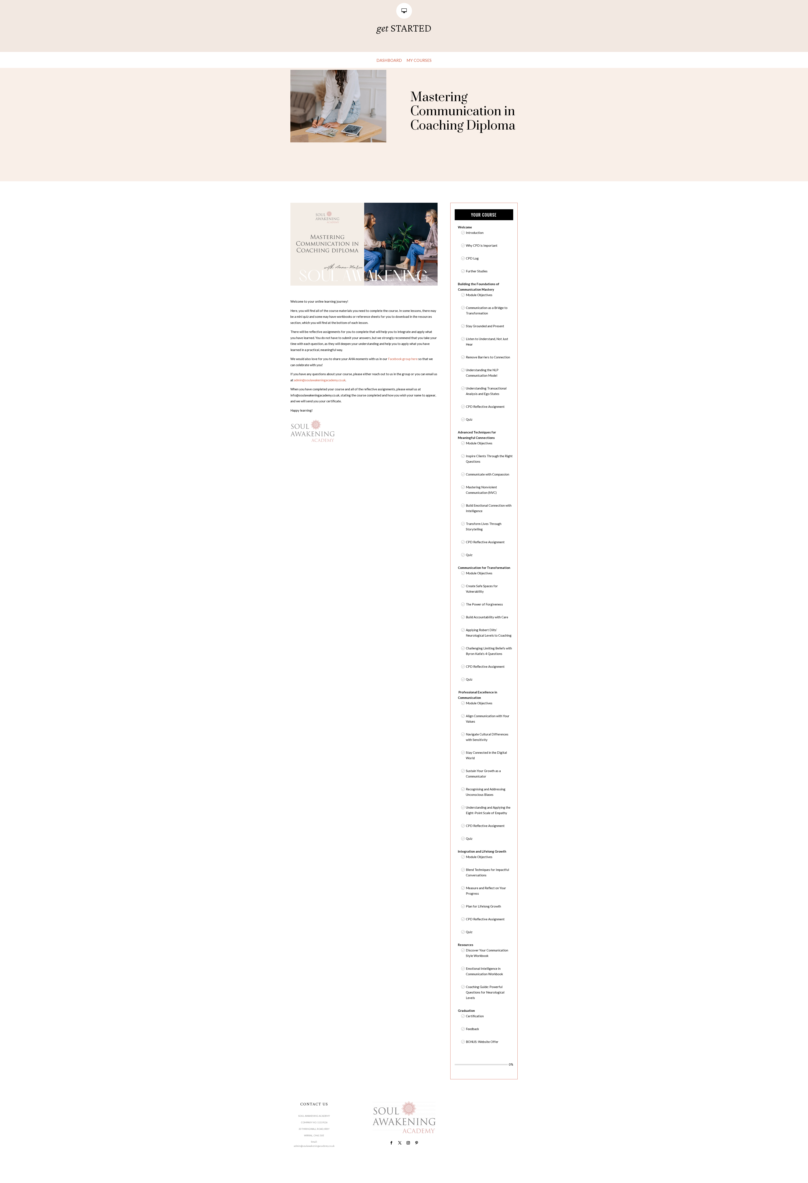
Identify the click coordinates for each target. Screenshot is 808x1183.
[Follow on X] (399, 1142)
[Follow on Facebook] (391, 1142)
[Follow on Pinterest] (416, 1142)
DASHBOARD (389, 61)
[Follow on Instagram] (408, 1142)
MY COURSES (419, 61)
